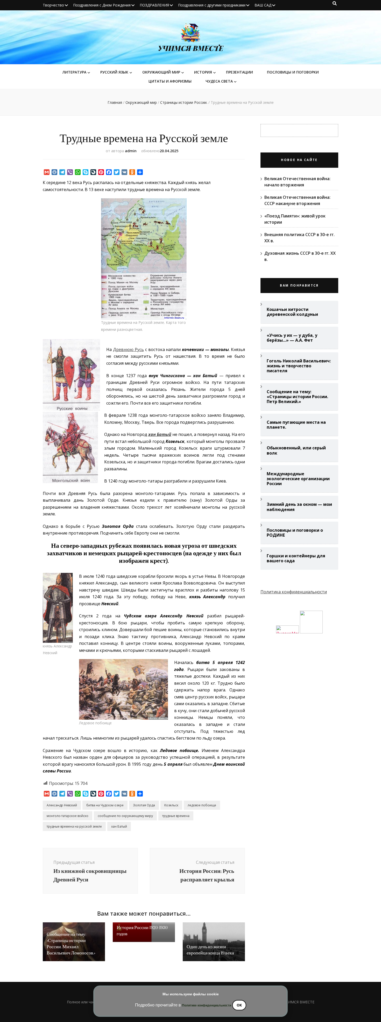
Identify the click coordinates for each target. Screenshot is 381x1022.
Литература (74, 72)
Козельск (171, 805)
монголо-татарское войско (67, 816)
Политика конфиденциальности (293, 592)
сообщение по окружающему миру (125, 816)
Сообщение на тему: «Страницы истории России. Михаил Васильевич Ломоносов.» (71, 943)
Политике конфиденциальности (206, 1005)
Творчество (53, 5)
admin (131, 150)
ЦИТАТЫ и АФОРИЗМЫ (170, 81)
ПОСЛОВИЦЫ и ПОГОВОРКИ (293, 72)
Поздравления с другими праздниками (211, 5)
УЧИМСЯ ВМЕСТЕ (190, 48)
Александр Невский (62, 805)
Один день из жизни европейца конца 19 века (210, 950)
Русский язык (114, 72)
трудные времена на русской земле (74, 826)
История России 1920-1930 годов (142, 931)
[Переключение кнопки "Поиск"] (335, 3)
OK (239, 1005)
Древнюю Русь (128, 349)
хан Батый (119, 826)
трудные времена (175, 816)
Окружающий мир (161, 72)
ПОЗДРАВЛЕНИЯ (154, 5)
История (203, 72)
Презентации (239, 72)
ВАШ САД (263, 5)
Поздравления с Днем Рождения (102, 5)
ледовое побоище (202, 805)
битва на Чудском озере (105, 805)
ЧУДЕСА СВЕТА (219, 81)
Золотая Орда (144, 805)
